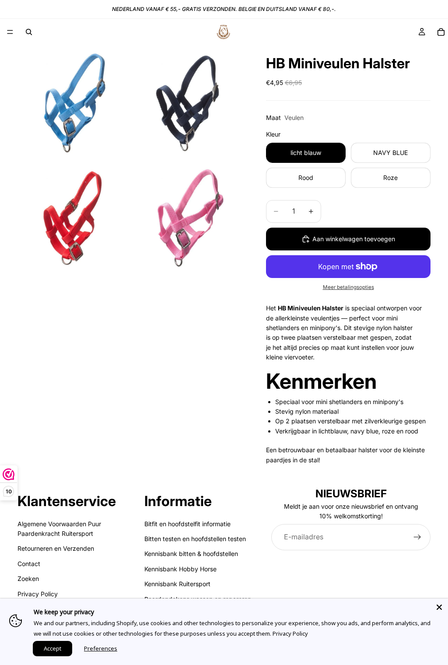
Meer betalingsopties (348, 287)
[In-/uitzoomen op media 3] (74, 216)
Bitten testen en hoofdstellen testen (195, 538)
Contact (29, 563)
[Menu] (10, 32)
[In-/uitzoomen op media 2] (188, 101)
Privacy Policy (38, 593)
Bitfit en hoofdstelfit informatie (187, 524)
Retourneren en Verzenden (56, 548)
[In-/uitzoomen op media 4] (188, 216)
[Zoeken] (28, 32)
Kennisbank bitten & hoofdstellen (191, 553)
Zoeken (28, 578)
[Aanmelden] (417, 537)
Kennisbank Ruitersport (177, 584)
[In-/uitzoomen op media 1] (74, 101)
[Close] (439, 607)
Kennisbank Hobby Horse (180, 569)
